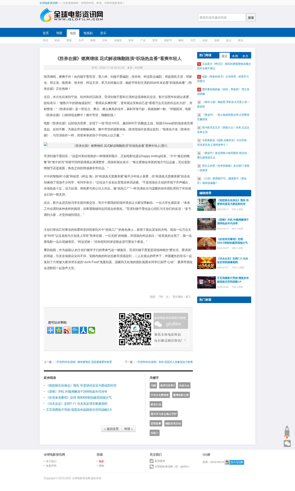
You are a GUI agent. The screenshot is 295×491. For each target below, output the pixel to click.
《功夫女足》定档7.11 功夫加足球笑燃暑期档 (76, 403)
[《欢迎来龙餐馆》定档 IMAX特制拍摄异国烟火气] (206, 243)
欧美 (57, 40)
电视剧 (88, 33)
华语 (45, 40)
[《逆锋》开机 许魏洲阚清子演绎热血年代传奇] (206, 223)
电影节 (168, 40)
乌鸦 (153, 385)
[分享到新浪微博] (66, 330)
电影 (73, 33)
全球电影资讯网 (49, 3)
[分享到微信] (91, 330)
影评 (131, 40)
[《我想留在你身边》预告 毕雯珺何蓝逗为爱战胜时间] (206, 204)
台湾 (81, 40)
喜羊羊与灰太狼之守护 (164, 414)
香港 (69, 40)
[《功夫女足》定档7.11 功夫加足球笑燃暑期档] (206, 262)
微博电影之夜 (181, 395)
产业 (143, 40)
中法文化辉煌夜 (160, 395)
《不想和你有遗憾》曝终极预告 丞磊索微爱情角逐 (83, 361)
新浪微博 (160, 461)
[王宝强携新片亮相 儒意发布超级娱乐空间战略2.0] (206, 282)
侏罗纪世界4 (167, 385)
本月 (245, 56)
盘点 (228, 40)
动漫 (205, 40)
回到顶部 (287, 432)
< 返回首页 (111, 428)
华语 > (128, 428)
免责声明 (51, 465)
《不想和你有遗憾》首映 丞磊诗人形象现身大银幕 (164, 361)
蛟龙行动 (156, 404)
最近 (225, 56)
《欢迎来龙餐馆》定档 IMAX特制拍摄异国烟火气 (79, 397)
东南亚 (118, 40)
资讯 (240, 40)
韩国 (92, 40)
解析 (181, 40)
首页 (46, 33)
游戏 (216, 40)
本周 (235, 56)
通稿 (101, 465)
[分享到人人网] (83, 330)
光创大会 (184, 385)
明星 (59, 33)
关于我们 (51, 461)
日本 (104, 40)
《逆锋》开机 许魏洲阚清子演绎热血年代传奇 (76, 391)
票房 (154, 40)
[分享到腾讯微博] (75, 330)
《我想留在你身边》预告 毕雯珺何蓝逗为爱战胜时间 (81, 385)
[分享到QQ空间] (58, 330)
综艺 (193, 40)
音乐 (103, 33)
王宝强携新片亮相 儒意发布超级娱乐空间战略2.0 (79, 409)
